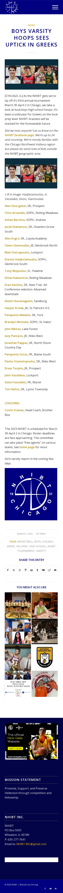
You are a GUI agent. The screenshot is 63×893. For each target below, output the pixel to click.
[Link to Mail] (55, 888)
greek (11, 546)
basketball (25, 541)
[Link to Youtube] (50, 888)
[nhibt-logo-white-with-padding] (26, 7)
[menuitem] (53, 7)
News (31, 25)
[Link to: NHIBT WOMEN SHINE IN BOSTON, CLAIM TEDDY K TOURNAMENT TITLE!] (18, 605)
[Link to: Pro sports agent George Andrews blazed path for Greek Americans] (18, 658)
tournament (26, 550)
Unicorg (34, 884)
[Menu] (53, 7)
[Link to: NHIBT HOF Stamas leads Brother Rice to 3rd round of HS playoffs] (44, 684)
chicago (47, 541)
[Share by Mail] (55, 570)
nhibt (52, 546)
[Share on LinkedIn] (31, 570)
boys (37, 541)
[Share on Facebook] (8, 570)
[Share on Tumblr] (37, 570)
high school (37, 546)
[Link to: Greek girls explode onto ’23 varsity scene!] (18, 631)
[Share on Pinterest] (26, 570)
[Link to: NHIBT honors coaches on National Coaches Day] (44, 658)
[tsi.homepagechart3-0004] (31, 74)
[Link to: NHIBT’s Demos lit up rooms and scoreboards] (44, 631)
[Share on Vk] (43, 570)
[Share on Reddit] (49, 570)
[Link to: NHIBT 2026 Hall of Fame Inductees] (18, 684)
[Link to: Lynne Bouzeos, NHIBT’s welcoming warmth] (44, 605)
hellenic (22, 546)
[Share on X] (14, 570)
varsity (41, 550)
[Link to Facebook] (45, 888)
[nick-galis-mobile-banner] (31, 741)
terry (42, 533)
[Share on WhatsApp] (20, 570)
